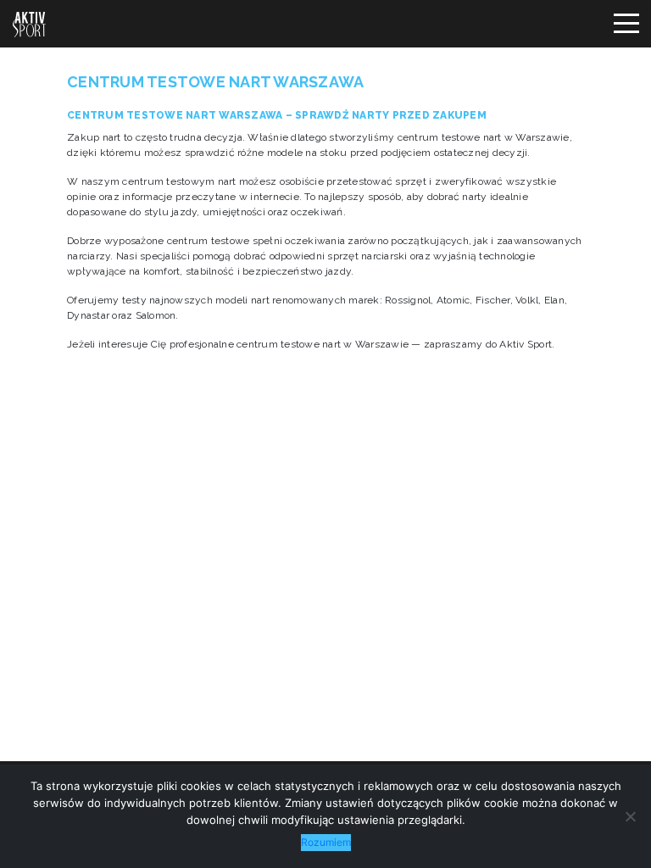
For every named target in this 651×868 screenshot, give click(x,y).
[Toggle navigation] (625, 23)
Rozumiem (326, 842)
